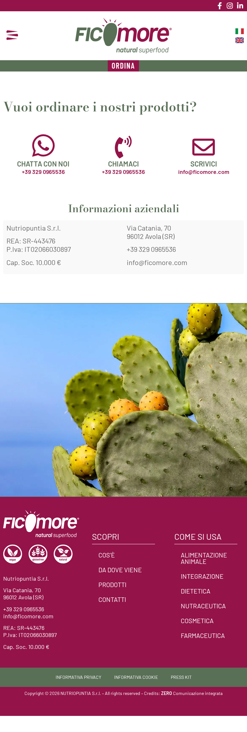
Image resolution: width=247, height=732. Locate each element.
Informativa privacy (78, 677)
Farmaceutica (203, 635)
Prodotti (112, 584)
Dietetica (195, 591)
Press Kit (181, 677)
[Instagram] (229, 5)
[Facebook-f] (219, 5)
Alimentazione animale (204, 558)
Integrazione (202, 576)
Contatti (112, 599)
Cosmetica (197, 620)
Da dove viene (120, 570)
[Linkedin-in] (240, 5)
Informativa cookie (136, 677)
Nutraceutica (203, 606)
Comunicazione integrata (192, 693)
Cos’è (106, 555)
